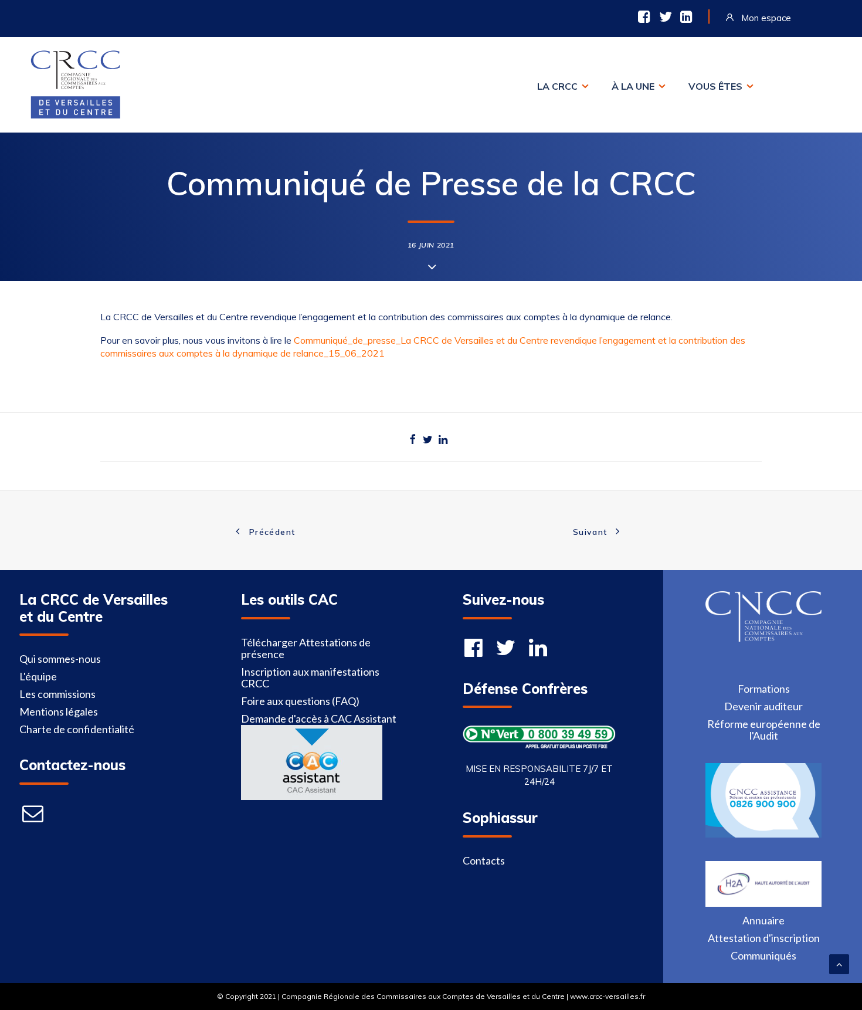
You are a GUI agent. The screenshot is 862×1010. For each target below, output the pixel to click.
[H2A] (763, 902)
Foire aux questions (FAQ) (300, 700)
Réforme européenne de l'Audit (763, 729)
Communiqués (763, 955)
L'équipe (38, 676)
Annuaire (763, 920)
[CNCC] (763, 637)
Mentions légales (58, 711)
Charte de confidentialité (76, 729)
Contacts (484, 860)
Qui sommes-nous (60, 658)
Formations (764, 688)
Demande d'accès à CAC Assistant (318, 718)
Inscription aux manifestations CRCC (310, 677)
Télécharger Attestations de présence (306, 648)
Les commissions (57, 693)
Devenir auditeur (763, 706)
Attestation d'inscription (764, 937)
